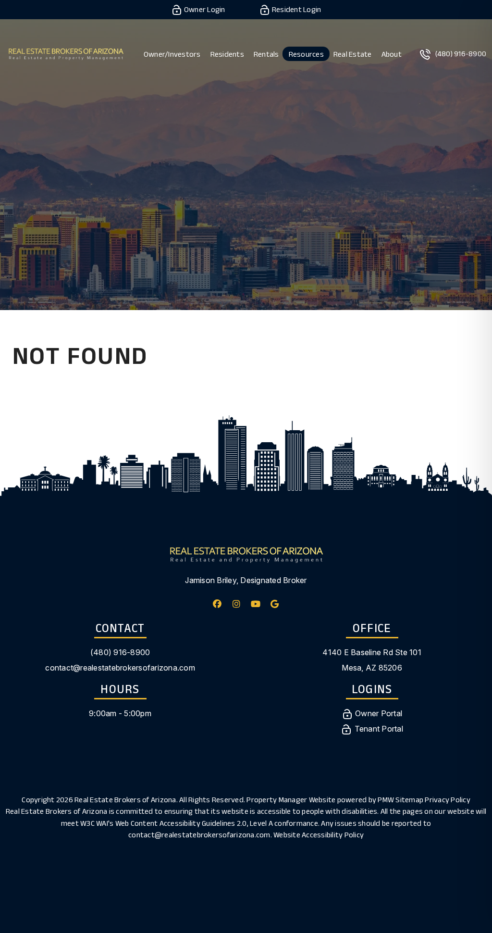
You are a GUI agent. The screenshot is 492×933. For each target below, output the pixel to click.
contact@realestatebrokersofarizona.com (120, 667)
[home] (66, 53)
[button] (217, 604)
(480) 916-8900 (461, 54)
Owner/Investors (172, 54)
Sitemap (409, 800)
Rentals (266, 54)
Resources (306, 54)
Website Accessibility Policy (318, 835)
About (391, 54)
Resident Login (296, 9)
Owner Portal (377, 713)
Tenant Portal (377, 729)
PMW (386, 800)
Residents (227, 54)
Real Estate (352, 54)
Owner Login (204, 9)
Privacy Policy (447, 800)
